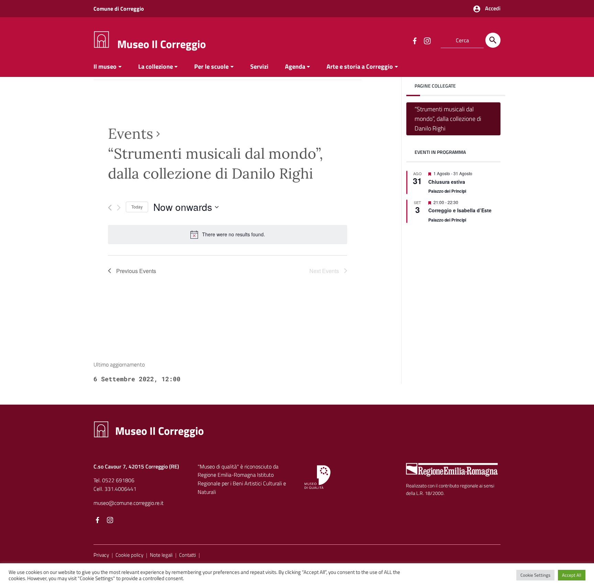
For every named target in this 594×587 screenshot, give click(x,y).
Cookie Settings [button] (535, 575)
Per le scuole (211, 66)
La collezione (155, 66)
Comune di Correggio (119, 8)
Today (137, 207)
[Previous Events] (110, 207)
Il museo (105, 66)
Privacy (101, 555)
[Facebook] (98, 520)
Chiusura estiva (446, 181)
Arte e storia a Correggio (360, 66)
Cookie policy (129, 555)
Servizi (259, 66)
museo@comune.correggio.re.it (129, 503)
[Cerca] (492, 40)
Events (130, 133)
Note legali (161, 555)
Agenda (295, 66)
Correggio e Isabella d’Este (460, 210)
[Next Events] (119, 207)
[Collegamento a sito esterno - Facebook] (414, 40)
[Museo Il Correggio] (101, 39)
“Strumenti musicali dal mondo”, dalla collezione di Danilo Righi (448, 118)
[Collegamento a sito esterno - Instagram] (427, 40)
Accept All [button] (571, 575)
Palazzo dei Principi (447, 191)
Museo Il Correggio (161, 44)
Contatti (187, 555)
